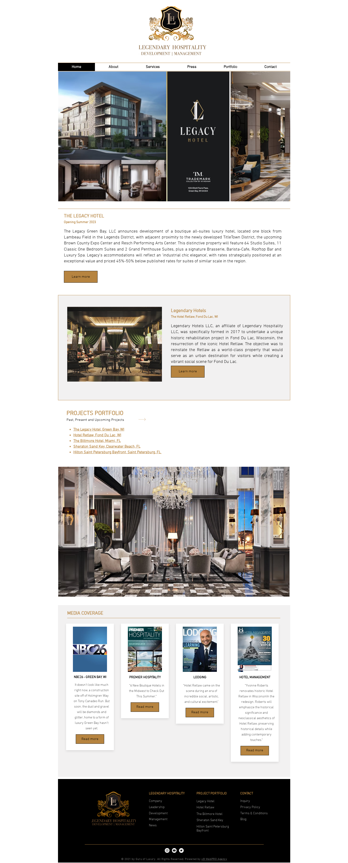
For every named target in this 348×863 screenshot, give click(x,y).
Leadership (157, 807)
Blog (243, 819)
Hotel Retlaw (205, 808)
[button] (153, 67)
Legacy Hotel (205, 801)
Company (155, 801)
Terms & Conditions (254, 813)
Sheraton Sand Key (209, 820)
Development (158, 813)
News (153, 825)
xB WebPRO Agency (214, 859)
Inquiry (245, 801)
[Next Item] (281, 136)
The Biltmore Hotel (209, 814)
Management (158, 819)
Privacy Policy (250, 807)
